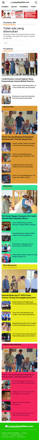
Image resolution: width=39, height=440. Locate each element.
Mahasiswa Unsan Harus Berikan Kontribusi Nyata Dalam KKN (23, 97)
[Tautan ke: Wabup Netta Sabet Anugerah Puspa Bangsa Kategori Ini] (6, 258)
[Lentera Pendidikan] (20, 2)
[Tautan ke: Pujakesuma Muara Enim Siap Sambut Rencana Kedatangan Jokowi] (6, 168)
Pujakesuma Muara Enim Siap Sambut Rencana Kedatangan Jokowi (22, 166)
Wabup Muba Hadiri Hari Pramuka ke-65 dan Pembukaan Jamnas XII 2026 (24, 324)
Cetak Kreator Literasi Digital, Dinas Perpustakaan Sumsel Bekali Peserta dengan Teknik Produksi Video (18, 80)
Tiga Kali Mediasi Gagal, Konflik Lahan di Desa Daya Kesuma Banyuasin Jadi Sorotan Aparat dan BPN (24, 234)
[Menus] (3, 2)
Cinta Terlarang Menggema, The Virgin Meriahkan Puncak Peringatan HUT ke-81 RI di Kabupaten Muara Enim (23, 176)
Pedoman (5, 435)
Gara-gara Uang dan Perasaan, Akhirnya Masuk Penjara (23, 414)
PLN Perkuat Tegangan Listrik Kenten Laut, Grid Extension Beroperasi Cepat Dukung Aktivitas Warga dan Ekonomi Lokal (24, 245)
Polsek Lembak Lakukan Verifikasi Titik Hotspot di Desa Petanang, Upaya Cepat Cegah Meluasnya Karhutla (23, 144)
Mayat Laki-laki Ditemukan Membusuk (21, 403)
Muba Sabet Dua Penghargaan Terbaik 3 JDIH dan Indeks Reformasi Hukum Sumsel (24, 303)
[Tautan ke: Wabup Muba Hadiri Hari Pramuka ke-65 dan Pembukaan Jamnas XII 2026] (6, 326)
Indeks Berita (21, 437)
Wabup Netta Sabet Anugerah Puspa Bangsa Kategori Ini (24, 256)
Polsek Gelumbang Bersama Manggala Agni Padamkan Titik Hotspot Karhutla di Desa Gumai (23, 155)
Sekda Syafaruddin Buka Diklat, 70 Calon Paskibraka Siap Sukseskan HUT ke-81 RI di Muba (24, 86)
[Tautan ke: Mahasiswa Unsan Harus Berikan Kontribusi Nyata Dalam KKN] (6, 100)
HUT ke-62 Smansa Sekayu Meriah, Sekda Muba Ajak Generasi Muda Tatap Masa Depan (24, 335)
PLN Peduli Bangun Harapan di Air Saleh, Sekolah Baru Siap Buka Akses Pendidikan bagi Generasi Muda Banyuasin (19, 217)
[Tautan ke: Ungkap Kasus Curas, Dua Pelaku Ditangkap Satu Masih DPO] (6, 395)
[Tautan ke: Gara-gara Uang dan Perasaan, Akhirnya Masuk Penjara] (6, 416)
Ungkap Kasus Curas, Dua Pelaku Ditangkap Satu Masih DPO (23, 393)
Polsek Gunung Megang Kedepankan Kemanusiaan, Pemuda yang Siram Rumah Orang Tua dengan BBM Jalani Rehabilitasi (18, 138)
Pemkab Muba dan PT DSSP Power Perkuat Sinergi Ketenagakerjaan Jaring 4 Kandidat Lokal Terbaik (19, 296)
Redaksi (24, 433)
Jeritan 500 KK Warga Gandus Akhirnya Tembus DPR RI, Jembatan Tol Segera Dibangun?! (24, 224)
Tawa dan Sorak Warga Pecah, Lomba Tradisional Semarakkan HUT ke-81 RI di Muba (23, 313)
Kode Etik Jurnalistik (8, 437)
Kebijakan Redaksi (16, 435)
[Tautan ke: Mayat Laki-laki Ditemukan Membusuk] (6, 406)
